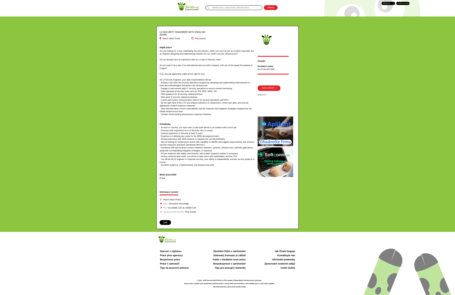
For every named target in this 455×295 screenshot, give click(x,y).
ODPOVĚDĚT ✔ (269, 88)
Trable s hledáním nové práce (229, 259)
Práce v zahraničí (169, 263)
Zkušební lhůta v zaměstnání (229, 251)
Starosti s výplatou (170, 251)
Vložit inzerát (402, 3)
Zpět (165, 222)
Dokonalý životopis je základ (229, 255)
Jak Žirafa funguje (285, 251)
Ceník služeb (288, 268)
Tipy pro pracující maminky (230, 268)
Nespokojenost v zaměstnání (229, 263)
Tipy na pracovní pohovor (174, 268)
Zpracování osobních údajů (279, 263)
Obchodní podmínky (283, 259)
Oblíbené (388, 3)
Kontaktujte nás (286, 255)
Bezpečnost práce (170, 259)
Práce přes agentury (171, 255)
